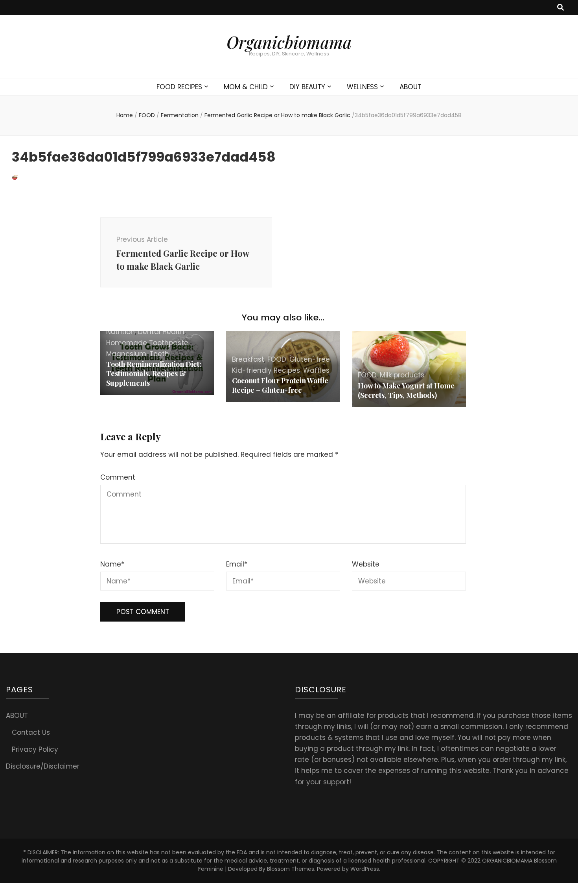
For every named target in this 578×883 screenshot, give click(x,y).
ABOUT (410, 87)
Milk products (402, 375)
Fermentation (180, 115)
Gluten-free (309, 359)
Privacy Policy (35, 749)
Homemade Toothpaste (147, 343)
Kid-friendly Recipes (266, 370)
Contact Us (31, 732)
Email (236, 564)
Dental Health (161, 332)
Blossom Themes (290, 869)
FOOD (147, 115)
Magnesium (126, 354)
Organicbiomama (289, 42)
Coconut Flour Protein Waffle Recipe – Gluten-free (280, 385)
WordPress (364, 869)
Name (112, 564)
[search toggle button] (560, 7)
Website (365, 564)
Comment (117, 477)
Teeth (159, 354)
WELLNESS (362, 87)
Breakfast (248, 359)
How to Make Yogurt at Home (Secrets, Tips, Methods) (406, 390)
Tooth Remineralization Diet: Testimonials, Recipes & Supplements (153, 373)
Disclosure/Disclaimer (42, 766)
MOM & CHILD (246, 87)
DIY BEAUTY (307, 87)
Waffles (316, 370)
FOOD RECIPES (179, 87)
